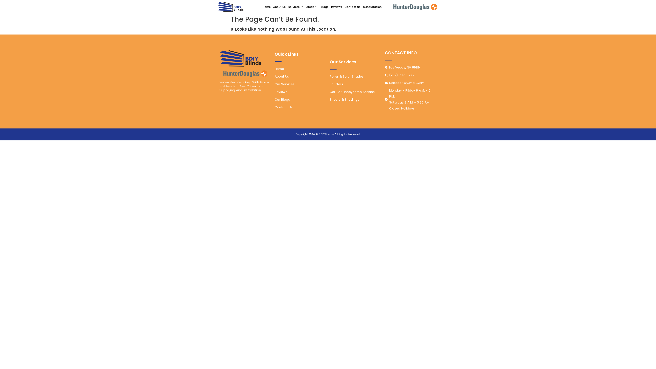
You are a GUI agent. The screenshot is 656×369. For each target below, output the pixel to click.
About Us (279, 7)
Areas (310, 7)
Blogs (325, 7)
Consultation (372, 7)
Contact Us (352, 7)
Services (294, 7)
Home (267, 7)
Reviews (336, 7)
